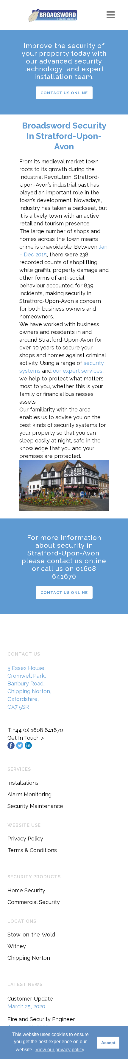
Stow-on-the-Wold (31, 934)
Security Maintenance (35, 806)
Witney (16, 946)
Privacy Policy (25, 838)
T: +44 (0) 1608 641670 (35, 730)
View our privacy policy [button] (59, 1049)
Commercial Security (33, 902)
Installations (22, 783)
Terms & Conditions (32, 850)
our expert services (77, 371)
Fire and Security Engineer (41, 1019)
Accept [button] (108, 1042)
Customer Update (30, 998)
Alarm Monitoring (29, 794)
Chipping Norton (28, 958)
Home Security (26, 890)
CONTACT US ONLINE (64, 93)
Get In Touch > (25, 738)
